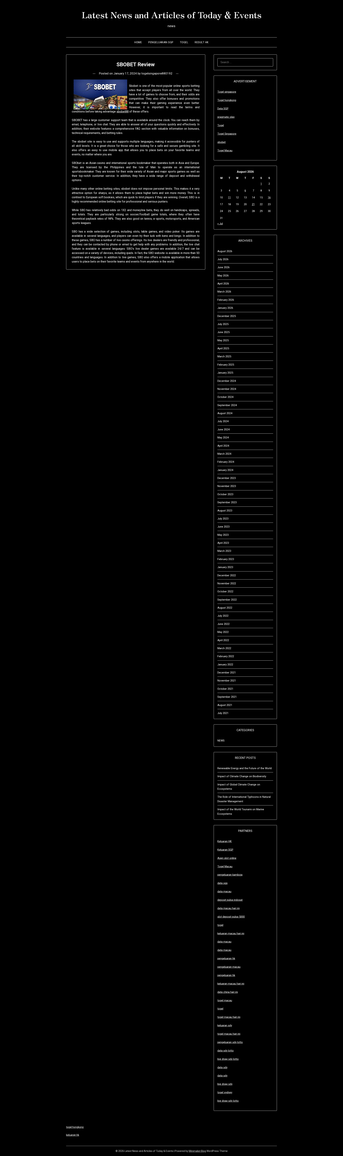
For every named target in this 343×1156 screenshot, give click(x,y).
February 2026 (225, 299)
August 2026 (224, 251)
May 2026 (223, 275)
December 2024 (226, 381)
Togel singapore (226, 91)
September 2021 (227, 696)
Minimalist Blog (197, 1151)
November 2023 (226, 486)
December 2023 (226, 478)
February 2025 (225, 364)
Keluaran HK (224, 841)
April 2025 (223, 348)
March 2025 (224, 356)
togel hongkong (75, 1127)
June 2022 (223, 624)
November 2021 (226, 680)
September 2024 (227, 405)
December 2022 (226, 575)
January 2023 (225, 567)
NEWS (221, 740)
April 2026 (223, 283)
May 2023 (223, 534)
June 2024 (223, 429)
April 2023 (223, 543)
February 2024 (225, 461)
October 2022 (225, 591)
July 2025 (222, 324)
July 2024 (222, 421)
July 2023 (222, 518)
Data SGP (222, 108)
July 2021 (222, 713)
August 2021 (224, 705)
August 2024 (224, 413)
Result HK (202, 42)
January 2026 (225, 307)
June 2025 (223, 332)
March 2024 (224, 453)
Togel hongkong (226, 100)
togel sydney (224, 1092)
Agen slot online (226, 858)
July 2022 (222, 615)
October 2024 (225, 397)
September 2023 (227, 502)
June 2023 (223, 526)
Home (138, 42)
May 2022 (223, 632)
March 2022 (224, 648)
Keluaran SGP (225, 849)
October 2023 (225, 494)
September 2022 (227, 599)
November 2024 (226, 389)
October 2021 (225, 688)
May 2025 (223, 340)
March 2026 (224, 291)
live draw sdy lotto (228, 1100)
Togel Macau (224, 150)
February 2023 (225, 559)
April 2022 (223, 640)
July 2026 (222, 259)
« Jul (220, 223)
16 (269, 197)
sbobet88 (122, 111)
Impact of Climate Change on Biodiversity (241, 776)
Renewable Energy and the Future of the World (244, 768)
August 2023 (224, 510)
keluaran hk (72, 1134)
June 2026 (223, 267)
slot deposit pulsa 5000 (231, 916)
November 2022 (226, 583)
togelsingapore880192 (156, 73)
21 (253, 204)
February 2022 (225, 656)
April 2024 (223, 445)
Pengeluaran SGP (160, 42)
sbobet (221, 142)
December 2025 (226, 316)
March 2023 (224, 551)
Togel (184, 42)
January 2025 (225, 372)
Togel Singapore (226, 133)
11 (229, 197)
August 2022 (224, 607)
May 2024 (223, 437)
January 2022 (225, 664)
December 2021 (226, 672)
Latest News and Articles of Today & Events (172, 14)
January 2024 (225, 470)
